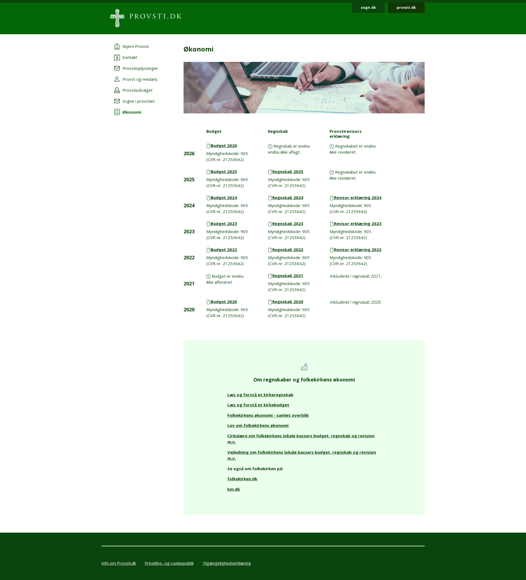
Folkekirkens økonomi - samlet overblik (268, 415)
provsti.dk (406, 7)
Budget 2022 (224, 249)
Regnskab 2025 (287, 171)
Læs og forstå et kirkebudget (258, 404)
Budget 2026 (224, 145)
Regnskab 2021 (287, 275)
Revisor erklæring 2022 (357, 249)
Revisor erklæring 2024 (357, 197)
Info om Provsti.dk (118, 563)
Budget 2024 (224, 197)
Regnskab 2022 (287, 249)
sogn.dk (368, 7)
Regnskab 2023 (287, 223)
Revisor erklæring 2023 (357, 223)
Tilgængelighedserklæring (226, 563)
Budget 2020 (224, 301)
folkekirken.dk (242, 478)
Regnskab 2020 (287, 301)
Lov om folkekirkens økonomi (257, 425)
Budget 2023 (224, 223)
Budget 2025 (224, 171)
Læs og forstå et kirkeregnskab (260, 394)
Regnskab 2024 (287, 197)
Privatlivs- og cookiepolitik (169, 563)
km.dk (233, 489)
